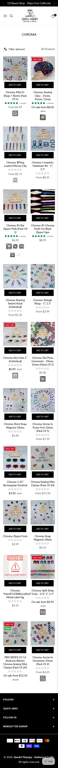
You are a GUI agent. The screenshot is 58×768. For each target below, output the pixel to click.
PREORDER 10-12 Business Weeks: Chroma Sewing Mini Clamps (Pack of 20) (15, 662)
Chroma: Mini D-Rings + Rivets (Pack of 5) (15, 96)
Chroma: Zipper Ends (15, 536)
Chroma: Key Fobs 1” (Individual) (15, 359)
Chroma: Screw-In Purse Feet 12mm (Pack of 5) (42, 427)
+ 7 (18, 255)
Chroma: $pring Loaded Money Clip (15, 164)
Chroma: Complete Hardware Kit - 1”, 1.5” (43, 166)
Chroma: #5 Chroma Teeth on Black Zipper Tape (42, 229)
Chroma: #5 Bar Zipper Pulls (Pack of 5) (15, 229)
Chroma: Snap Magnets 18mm (43, 538)
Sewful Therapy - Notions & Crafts (34, 757)
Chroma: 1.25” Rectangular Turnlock (15, 483)
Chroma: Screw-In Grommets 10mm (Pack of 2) (42, 661)
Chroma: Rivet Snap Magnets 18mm (15, 425)
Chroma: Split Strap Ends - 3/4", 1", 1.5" (43, 592)
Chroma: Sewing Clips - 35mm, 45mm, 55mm (42, 96)
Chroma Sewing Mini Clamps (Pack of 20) (43, 483)
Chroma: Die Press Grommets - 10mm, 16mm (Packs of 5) (43, 361)
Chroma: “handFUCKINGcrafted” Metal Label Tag (15, 594)
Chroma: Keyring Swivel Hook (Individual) (15, 303)
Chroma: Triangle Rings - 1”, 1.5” (42, 301)
